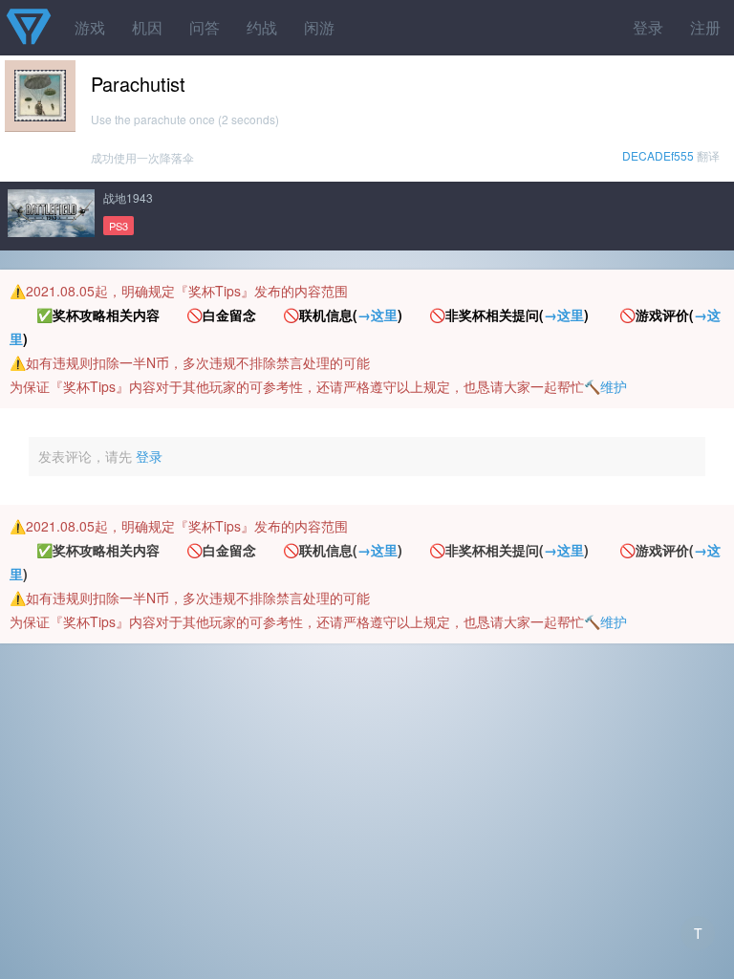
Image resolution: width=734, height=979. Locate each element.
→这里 (377, 314)
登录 (648, 27)
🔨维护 (605, 386)
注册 (705, 27)
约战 (262, 27)
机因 (147, 27)
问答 (204, 27)
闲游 (319, 27)
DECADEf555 (658, 155)
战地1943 (128, 197)
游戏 (90, 27)
